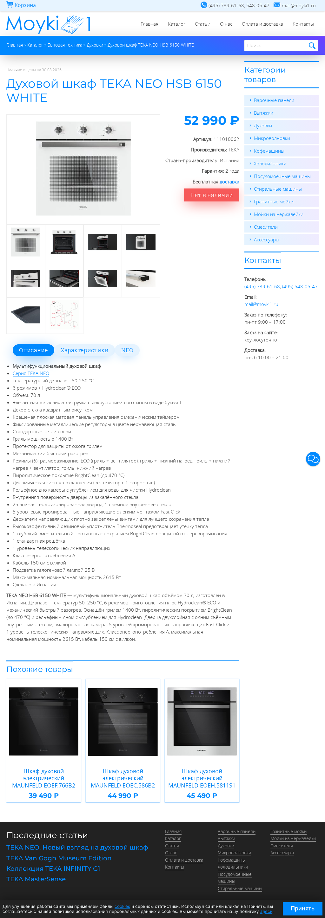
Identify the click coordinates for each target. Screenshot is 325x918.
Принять (303, 908)
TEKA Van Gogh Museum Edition (59, 858)
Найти (311, 46)
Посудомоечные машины (282, 176)
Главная (149, 24)
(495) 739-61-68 (262, 286)
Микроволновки (272, 138)
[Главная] (48, 34)
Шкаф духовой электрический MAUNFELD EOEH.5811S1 (201, 778)
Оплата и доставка (262, 24)
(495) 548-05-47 (300, 286)
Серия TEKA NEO (31, 373)
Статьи (202, 24)
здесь (266, 911)
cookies (122, 906)
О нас (226, 24)
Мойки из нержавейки (278, 214)
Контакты (303, 24)
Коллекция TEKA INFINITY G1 (53, 868)
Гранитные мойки (274, 201)
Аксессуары (266, 239)
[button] (313, 459)
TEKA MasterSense (36, 879)
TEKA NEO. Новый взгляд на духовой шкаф (77, 847)
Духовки (263, 125)
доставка (229, 181)
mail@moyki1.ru (261, 304)
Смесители (266, 227)
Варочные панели (274, 100)
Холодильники (270, 163)
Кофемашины (269, 151)
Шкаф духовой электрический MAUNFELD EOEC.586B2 (123, 778)
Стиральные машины (278, 189)
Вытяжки (263, 113)
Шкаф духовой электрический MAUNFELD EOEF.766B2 (43, 778)
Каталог (176, 24)
